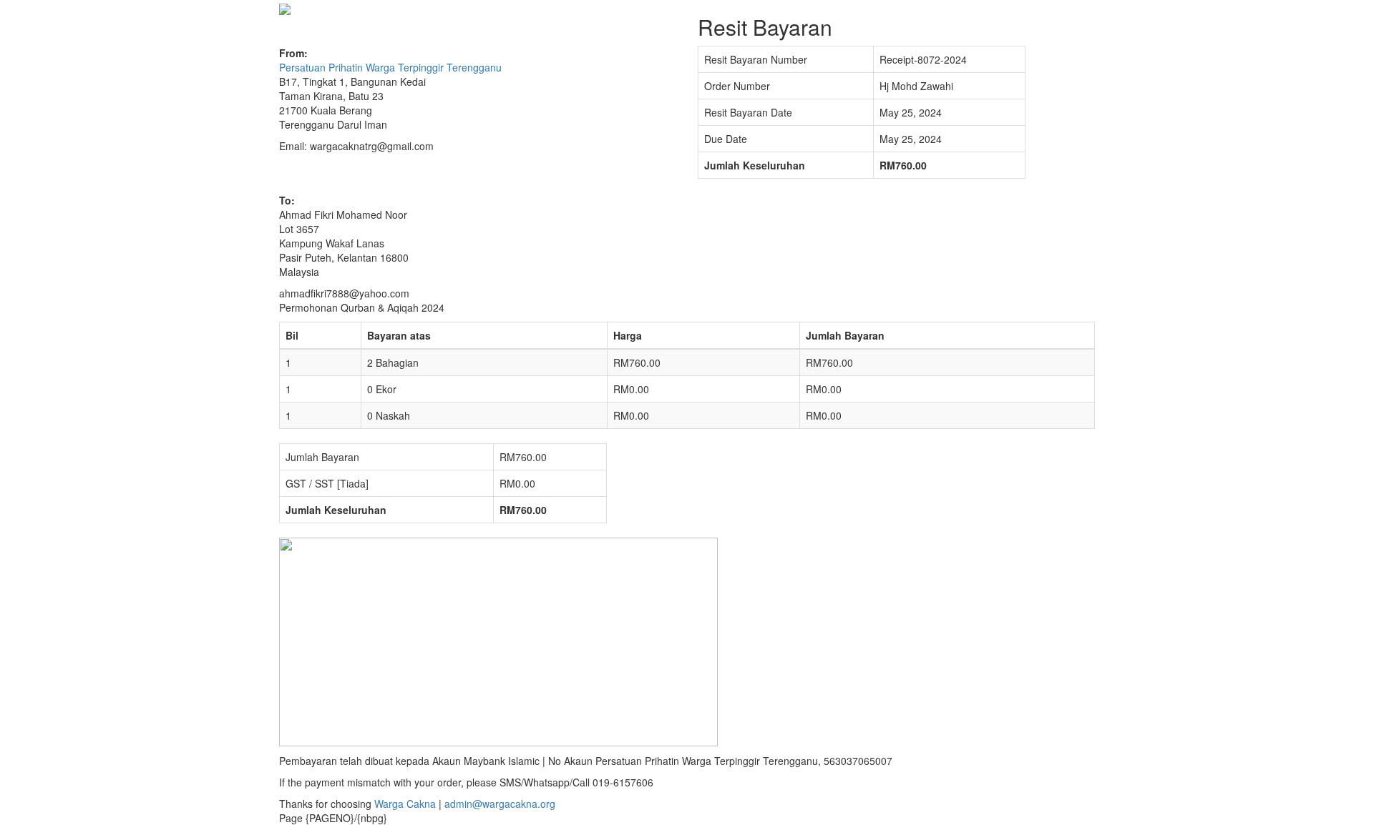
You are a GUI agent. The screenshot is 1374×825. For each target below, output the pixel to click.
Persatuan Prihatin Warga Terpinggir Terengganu (390, 67)
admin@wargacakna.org (499, 803)
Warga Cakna (405, 803)
